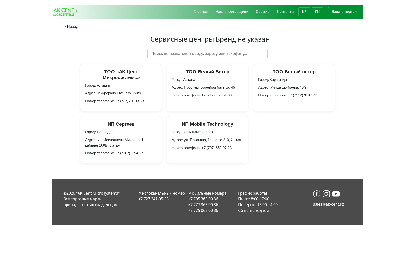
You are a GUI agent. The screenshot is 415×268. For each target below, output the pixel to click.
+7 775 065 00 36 (203, 210)
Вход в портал (344, 11)
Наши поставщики (231, 11)
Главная (201, 11)
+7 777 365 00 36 (203, 204)
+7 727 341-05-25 (153, 199)
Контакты (285, 11)
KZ (304, 12)
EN (317, 12)
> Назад (71, 26)
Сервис (262, 11)
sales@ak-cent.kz (328, 204)
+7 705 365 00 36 (203, 199)
